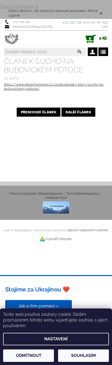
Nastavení (56, 338)
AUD (65, 22)
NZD (105, 22)
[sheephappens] (12, 39)
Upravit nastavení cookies (87, 230)
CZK (79, 22)
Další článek (78, 112)
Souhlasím (83, 355)
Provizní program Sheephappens (36, 193)
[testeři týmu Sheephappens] (56, 207)
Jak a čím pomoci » (38, 305)
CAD (72, 22)
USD (105, 26)
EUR (86, 22)
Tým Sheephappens (82, 193)
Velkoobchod (56, 197)
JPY (99, 22)
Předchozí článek (38, 112)
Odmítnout (28, 355)
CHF (92, 22)
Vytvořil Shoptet (59, 239)
